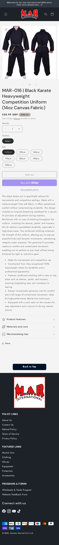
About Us (7, 420)
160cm (36, 152)
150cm (22, 152)
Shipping (16, 118)
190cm (36, 158)
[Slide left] (23, 84)
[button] (6, 14)
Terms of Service (10, 434)
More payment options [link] (30, 189)
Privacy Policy (9, 438)
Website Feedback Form (14, 494)
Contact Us (7, 424)
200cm (8, 165)
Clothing (6, 457)
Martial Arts (8, 452)
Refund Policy (9, 429)
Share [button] (7, 343)
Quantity (5, 123)
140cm (10, 153)
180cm (22, 158)
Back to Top (29, 367)
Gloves (5, 461)
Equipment (7, 466)
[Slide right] (36, 84)
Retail (8, 141)
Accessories (8, 475)
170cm (8, 158)
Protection (7, 471)
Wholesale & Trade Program (17, 490)
